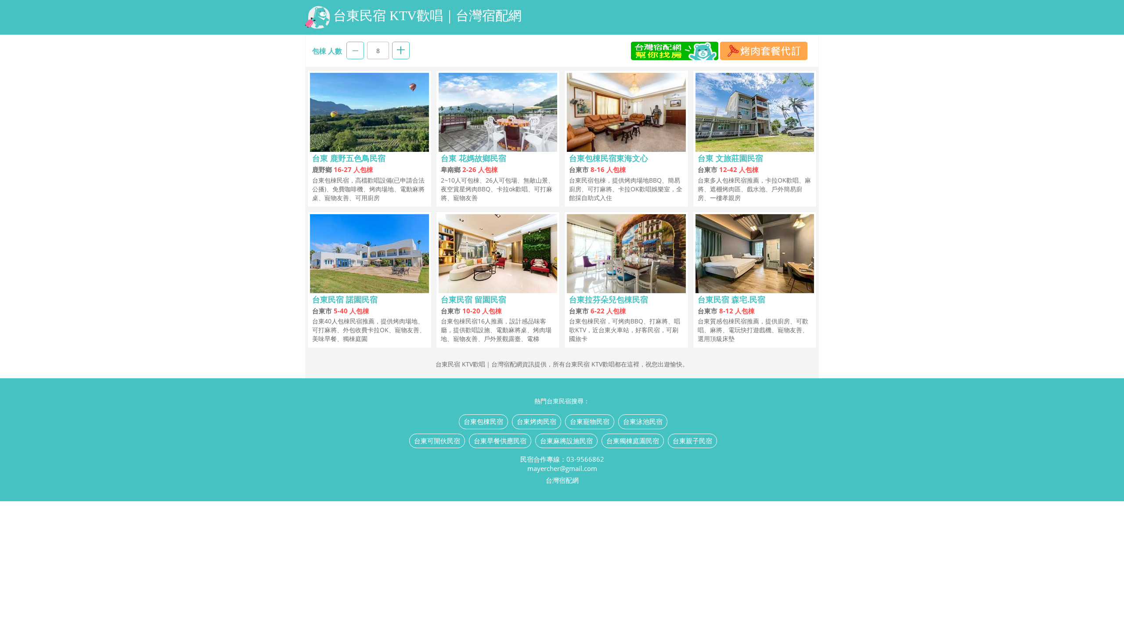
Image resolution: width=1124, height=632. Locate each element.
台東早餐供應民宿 (500, 440)
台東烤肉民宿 (536, 421)
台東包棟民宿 (483, 421)
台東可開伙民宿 (437, 440)
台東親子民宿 (692, 440)
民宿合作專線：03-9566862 (562, 459)
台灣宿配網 (562, 480)
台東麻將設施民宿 (566, 440)
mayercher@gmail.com (562, 468)
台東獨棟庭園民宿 (632, 440)
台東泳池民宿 (643, 421)
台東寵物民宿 (589, 421)
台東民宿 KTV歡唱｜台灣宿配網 (427, 15)
